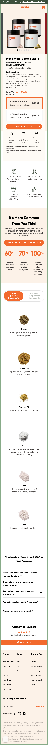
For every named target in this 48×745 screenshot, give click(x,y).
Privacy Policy (35, 671)
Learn (20, 654)
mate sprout (7, 689)
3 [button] (22, 50)
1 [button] (17, 50)
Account (20, 671)
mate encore (7, 685)
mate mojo (6, 671)
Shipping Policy (36, 675)
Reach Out (37, 654)
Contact (33, 662)
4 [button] (24, 50)
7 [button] (31, 50)
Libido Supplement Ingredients (13, 296)
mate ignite (6, 666)
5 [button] (26, 50)
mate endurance (8, 662)
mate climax (7, 680)
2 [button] (19, 50)
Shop (6, 654)
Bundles (11, 95)
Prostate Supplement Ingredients (34, 296)
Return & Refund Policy (36, 682)
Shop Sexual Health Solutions (33, 2)
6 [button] (28, 50)
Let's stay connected (14, 698)
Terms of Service (36, 666)
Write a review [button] (24, 642)
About (19, 662)
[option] (24, 33)
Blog (18, 666)
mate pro (6, 675)
